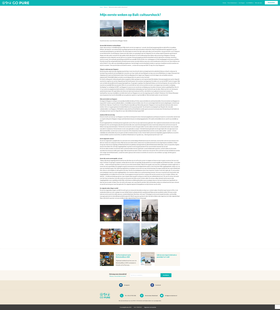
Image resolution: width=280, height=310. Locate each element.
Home (224, 3)
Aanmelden (271, 2)
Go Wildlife (249, 3)
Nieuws (105, 7)
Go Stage (241, 3)
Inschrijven (166, 275)
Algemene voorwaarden (150, 307)
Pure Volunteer (232, 3)
